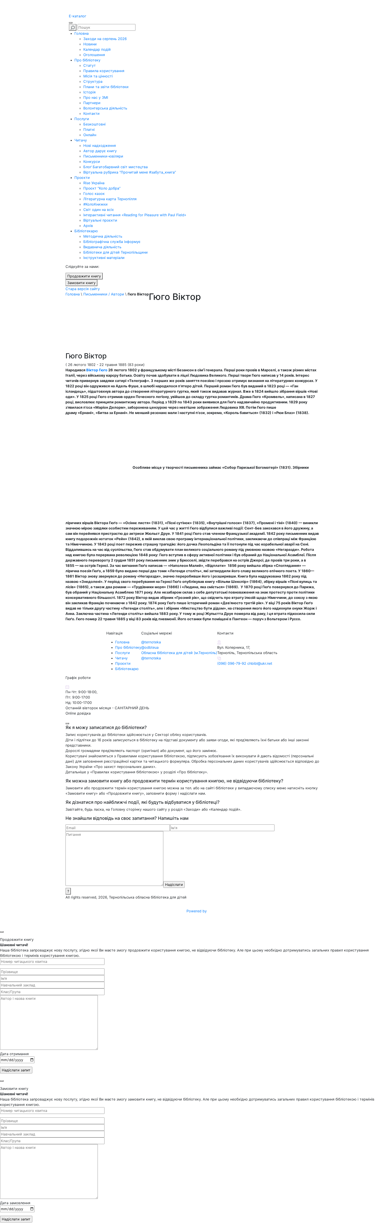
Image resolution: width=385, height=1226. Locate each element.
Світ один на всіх (98, 209)
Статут (89, 65)
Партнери (91, 103)
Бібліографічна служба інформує (112, 241)
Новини (90, 44)
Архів (88, 225)
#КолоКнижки (95, 204)
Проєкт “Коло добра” (102, 188)
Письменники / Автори (103, 294)
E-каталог (77, 16)
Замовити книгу (81, 283)
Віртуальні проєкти (100, 220)
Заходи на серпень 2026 (105, 38)
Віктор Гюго (96, 370)
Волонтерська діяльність (105, 108)
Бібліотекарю (86, 231)
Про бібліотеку (87, 60)
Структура (92, 81)
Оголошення (94, 55)
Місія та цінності (98, 76)
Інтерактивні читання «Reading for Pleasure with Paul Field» (135, 215)
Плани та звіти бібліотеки (106, 87)
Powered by (197, 911)
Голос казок (94, 193)
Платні (89, 129)
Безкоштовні (94, 124)
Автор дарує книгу (100, 151)
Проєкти (82, 177)
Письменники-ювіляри (103, 156)
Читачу (80, 140)
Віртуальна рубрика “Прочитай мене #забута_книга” (129, 172)
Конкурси (91, 161)
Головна (81, 33)
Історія (89, 92)
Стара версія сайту (83, 289)
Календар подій (97, 49)
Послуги (81, 119)
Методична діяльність (102, 236)
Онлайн (89, 135)
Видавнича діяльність (102, 247)
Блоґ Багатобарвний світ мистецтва (115, 167)
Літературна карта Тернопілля (110, 199)
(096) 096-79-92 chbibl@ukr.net (244, 663)
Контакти (91, 113)
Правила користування (103, 71)
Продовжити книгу (84, 276)
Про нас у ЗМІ (95, 97)
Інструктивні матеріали (104, 257)
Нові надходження (99, 145)
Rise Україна (93, 183)
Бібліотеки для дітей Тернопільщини (115, 252)
